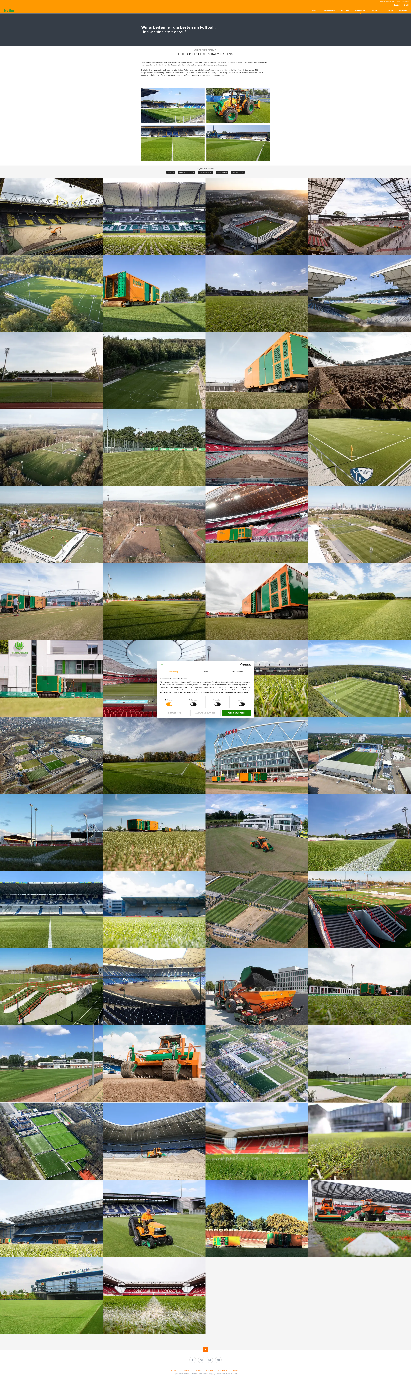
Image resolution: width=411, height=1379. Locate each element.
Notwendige (174, 713)
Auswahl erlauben (205, 713)
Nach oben (205, 1349)
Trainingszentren (186, 172)
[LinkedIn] (218, 1360)
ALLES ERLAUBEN (236, 713)
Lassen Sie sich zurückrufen (390, 1)
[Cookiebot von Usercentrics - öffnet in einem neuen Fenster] (242, 664)
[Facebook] (192, 1360)
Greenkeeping (237, 172)
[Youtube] (210, 1360)
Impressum (177, 1373)
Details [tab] (205, 672)
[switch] (191, 704)
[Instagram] (201, 1360)
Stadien (171, 172)
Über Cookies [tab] (237, 672)
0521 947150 (406, 1)
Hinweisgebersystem (199, 1373)
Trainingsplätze (205, 172)
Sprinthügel (222, 172)
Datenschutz (186, 1373)
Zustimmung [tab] (173, 672)
